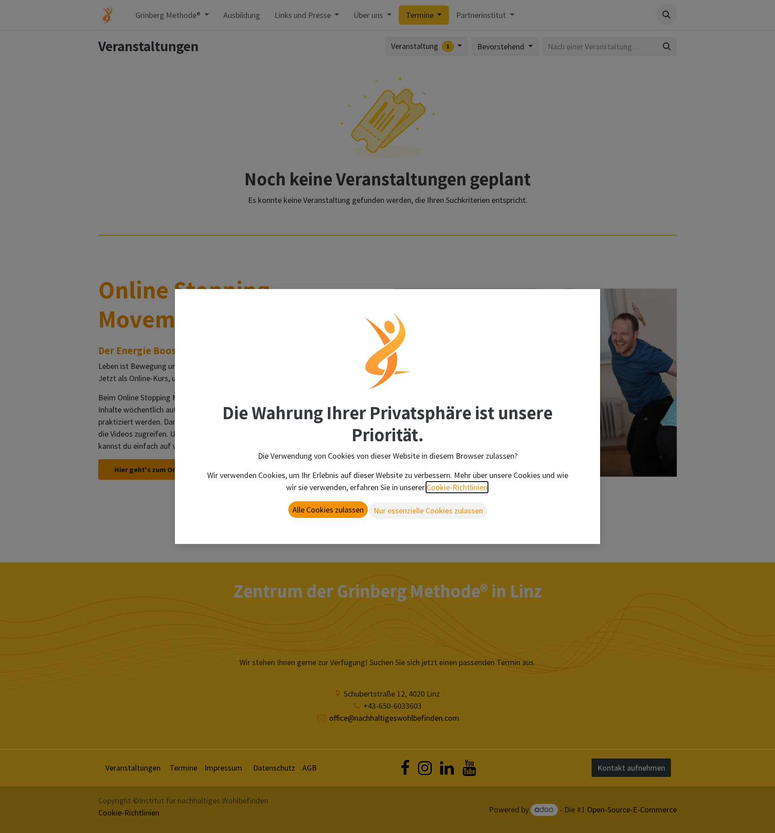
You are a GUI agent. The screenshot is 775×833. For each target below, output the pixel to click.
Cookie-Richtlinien (457, 487)
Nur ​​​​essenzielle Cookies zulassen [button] (428, 510)
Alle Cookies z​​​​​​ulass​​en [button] (328, 509)
